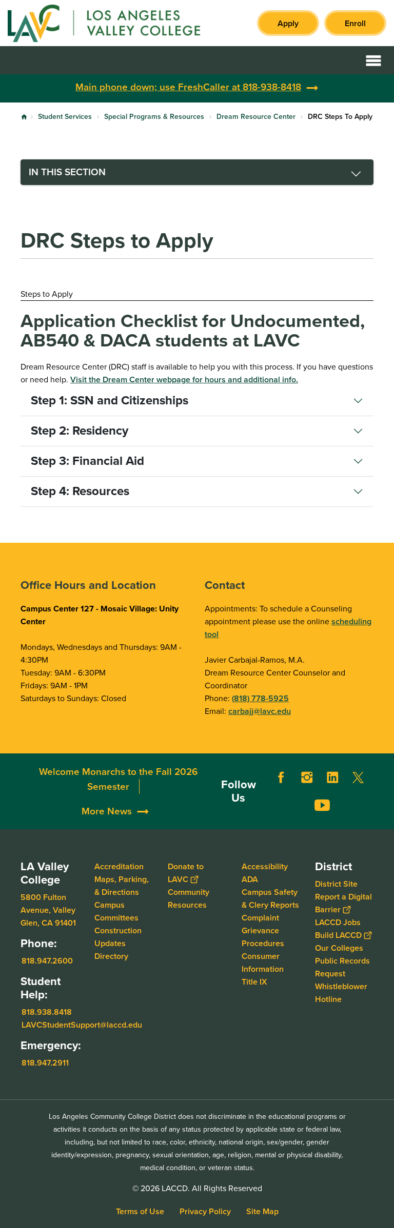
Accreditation (119, 866)
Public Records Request (342, 967)
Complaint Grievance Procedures (263, 930)
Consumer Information (263, 962)
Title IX (254, 982)
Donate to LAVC (186, 873)
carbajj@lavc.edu (259, 711)
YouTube (322, 805)
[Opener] (383, 819)
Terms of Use (140, 1211)
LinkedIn (332, 777)
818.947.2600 (47, 961)
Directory (111, 956)
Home (24, 116)
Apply (288, 23)
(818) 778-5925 (260, 698)
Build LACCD (338, 935)
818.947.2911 (45, 1062)
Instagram (306, 777)
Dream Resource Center (256, 116)
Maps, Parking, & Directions (121, 885)
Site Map (262, 1211)
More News (107, 811)
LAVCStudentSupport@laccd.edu (82, 1024)
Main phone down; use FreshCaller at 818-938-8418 (188, 86)
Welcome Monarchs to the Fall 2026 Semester (118, 779)
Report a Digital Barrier (343, 903)
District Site (336, 884)
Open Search (348, 60)
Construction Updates (118, 937)
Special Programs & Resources (154, 116)
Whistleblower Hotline (341, 992)
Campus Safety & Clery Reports (270, 898)
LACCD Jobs (338, 922)
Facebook (281, 777)
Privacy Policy (205, 1211)
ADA (250, 879)
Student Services (65, 116)
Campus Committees (116, 911)
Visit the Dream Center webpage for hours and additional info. (184, 379)
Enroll (355, 23)
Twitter (358, 777)
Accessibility (265, 866)
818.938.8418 (47, 1011)
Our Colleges (339, 948)
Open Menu (373, 60)
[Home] (119, 23)
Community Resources (188, 898)
